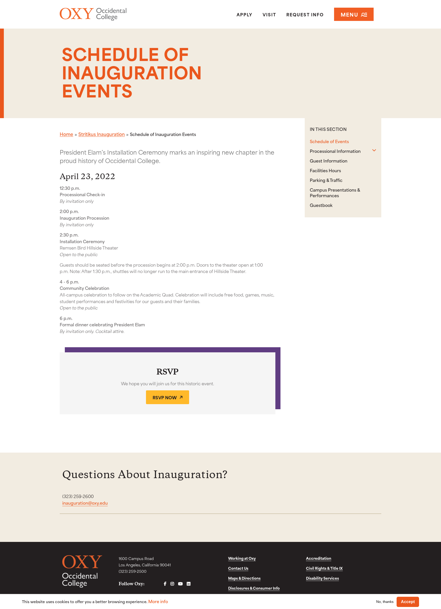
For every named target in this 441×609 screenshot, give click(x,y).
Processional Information (335, 151)
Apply (244, 14)
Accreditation (318, 558)
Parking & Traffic (326, 180)
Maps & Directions (244, 578)
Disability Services (322, 578)
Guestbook (321, 205)
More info (158, 601)
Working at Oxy (242, 558)
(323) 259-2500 (132, 571)
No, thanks (385, 602)
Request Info (305, 14)
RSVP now (165, 397)
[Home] (112, 14)
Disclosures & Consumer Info (254, 588)
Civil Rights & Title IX (324, 568)
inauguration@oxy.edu (85, 502)
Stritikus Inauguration (101, 134)
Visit (269, 14)
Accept (408, 602)
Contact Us (238, 568)
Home (66, 134)
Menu (349, 14)
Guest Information (328, 160)
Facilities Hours (325, 170)
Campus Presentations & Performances (335, 192)
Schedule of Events (329, 141)
